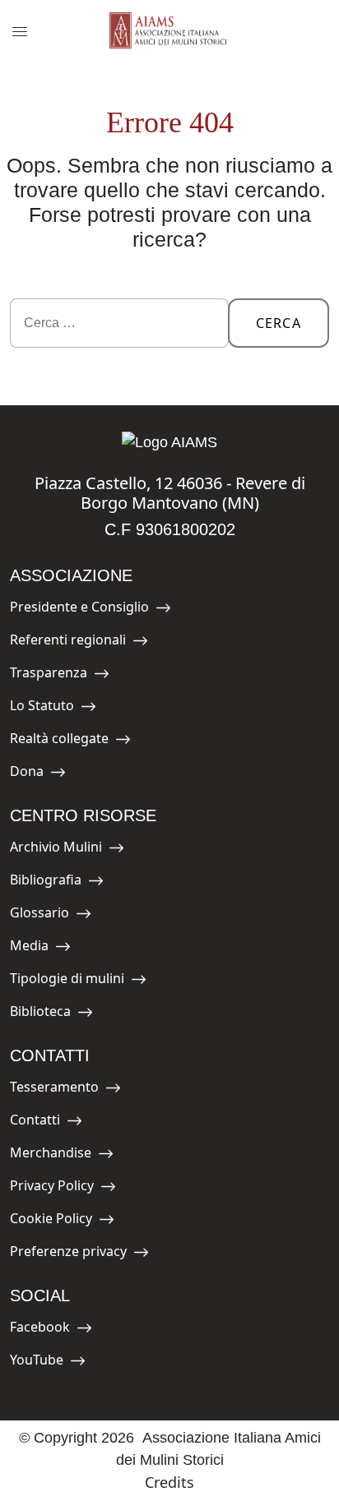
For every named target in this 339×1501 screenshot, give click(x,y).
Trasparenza (48, 675)
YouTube (47, 1362)
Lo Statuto (47, 708)
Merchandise (50, 1155)
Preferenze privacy (68, 1254)
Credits (169, 1482)
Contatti (47, 1122)
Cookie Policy (51, 1221)
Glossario (47, 915)
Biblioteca (47, 1014)
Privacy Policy (52, 1188)
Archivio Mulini (56, 849)
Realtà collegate (59, 741)
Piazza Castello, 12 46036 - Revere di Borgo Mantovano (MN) (170, 493)
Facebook (47, 1330)
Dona (47, 774)
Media (47, 948)
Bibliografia (47, 882)
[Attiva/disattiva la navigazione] (19, 31)
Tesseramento (54, 1090)
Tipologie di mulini (67, 981)
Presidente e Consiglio (79, 609)
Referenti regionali (68, 642)
